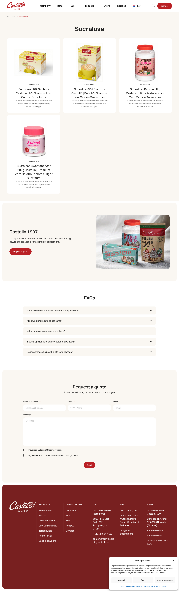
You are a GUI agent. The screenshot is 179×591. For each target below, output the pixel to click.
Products (89, 5)
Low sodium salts (48, 525)
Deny (143, 580)
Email (116, 401)
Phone (71, 401)
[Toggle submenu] (96, 5)
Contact (164, 6)
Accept (121, 580)
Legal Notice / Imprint (159, 586)
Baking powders (47, 540)
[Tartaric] (16, 6)
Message (27, 415)
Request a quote (20, 251)
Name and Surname (32, 401)
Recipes (121, 5)
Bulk (73, 5)
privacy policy (56, 450)
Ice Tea (42, 515)
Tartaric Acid (45, 530)
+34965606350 (155, 535)
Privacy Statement (143, 586)
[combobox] (72, 408)
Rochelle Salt (45, 535)
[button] (173, 560)
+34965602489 (155, 530)
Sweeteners (45, 510)
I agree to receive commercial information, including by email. (53, 455)
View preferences (165, 580)
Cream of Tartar (47, 520)
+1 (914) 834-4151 (102, 533)
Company (45, 5)
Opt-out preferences (127, 586)
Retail (60, 5)
